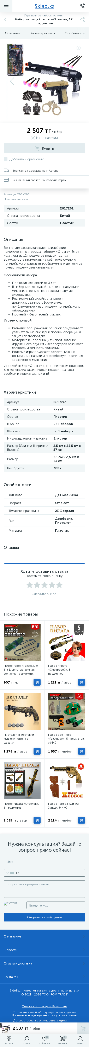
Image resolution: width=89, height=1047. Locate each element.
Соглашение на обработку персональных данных (44, 1012)
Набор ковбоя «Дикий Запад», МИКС (63, 805)
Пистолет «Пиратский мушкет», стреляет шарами (19, 738)
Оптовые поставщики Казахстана (44, 1006)
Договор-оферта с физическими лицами (40, 1020)
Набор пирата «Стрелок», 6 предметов (21, 805)
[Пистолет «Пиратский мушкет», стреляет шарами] (22, 711)
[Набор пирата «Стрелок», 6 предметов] (22, 780)
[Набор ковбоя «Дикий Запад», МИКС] (66, 780)
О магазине (12, 936)
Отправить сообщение (44, 917)
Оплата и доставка (18, 963)
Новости (10, 950)
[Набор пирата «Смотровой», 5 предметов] (66, 642)
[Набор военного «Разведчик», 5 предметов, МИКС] (66, 711)
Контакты (11, 977)
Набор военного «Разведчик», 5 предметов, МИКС (66, 738)
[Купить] (37, 682)
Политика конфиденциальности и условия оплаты (44, 1015)
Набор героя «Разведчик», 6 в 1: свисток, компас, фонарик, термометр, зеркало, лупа (21, 671)
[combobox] (11, 872)
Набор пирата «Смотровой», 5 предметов (59, 669)
